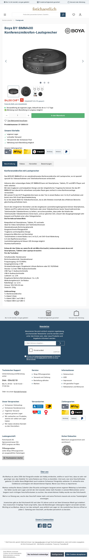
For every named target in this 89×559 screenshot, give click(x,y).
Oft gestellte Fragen (71, 383)
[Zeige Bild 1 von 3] (40, 83)
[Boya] (75, 31)
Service (35, 370)
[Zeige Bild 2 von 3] (44, 83)
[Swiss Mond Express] (37, 412)
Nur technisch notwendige (38, 554)
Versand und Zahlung (42, 377)
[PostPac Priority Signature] (48, 406)
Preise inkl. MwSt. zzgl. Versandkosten (15, 104)
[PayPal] (66, 151)
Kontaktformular (20, 392)
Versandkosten (40, 542)
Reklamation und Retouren (73, 387)
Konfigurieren (57, 554)
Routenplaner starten (14, 458)
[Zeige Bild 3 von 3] (48, 83)
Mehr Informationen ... (9, 557)
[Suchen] (63, 15)
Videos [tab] (22, 164)
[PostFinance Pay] (17, 151)
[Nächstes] (82, 61)
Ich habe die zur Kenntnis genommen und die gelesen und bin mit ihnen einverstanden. (43, 357)
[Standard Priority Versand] (38, 406)
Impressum (67, 380)
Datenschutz (68, 374)
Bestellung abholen (41, 380)
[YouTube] (49, 525)
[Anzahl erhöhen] (28, 115)
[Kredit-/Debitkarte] (8, 151)
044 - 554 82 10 (10, 380)
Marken (37, 383)
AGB (40, 358)
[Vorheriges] (6, 61)
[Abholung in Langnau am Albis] (46, 412)
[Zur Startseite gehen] (44, 9)
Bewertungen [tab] (46, 164)
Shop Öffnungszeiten (42, 374)
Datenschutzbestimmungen (43, 356)
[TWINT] (38, 151)
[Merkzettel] (73, 14)
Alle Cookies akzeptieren (76, 554)
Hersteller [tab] (33, 164)
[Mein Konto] (80, 14)
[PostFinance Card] (27, 151)
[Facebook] (39, 525)
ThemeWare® (64, 544)
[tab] (9, 163)
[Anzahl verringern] (6, 115)
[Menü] (5, 14)
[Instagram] (44, 525)
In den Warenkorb (58, 115)
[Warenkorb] (85, 13)
